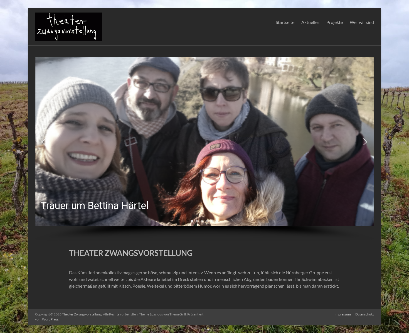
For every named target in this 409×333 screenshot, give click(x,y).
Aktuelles (310, 22)
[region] (204, 149)
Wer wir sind (362, 22)
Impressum (342, 314)
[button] (204, 141)
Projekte (334, 22)
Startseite (285, 22)
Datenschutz (364, 314)
